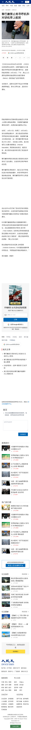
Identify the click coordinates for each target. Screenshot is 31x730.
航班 (20, 337)
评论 (23, 5)
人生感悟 (4, 701)
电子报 (3, 668)
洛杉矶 (16, 684)
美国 (15, 5)
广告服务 (17, 671)
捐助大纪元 (24, 671)
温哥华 (16, 687)
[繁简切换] (28, 58)
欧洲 (20, 687)
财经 (6, 687)
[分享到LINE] (7, 58)
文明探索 (10, 698)
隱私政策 (17, 329)
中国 (11, 5)
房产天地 (19, 698)
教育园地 (4, 707)
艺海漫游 (4, 709)
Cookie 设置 (15, 726)
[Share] (12, 451)
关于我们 (9, 668)
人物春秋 (10, 704)
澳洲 (15, 690)
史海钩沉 (4, 704)
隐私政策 (4, 671)
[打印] (20, 58)
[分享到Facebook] (3, 58)
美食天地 (26, 704)
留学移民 (26, 698)
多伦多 (21, 684)
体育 (2, 690)
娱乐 (10, 687)
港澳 (10, 684)
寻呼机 (8, 337)
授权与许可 (16, 668)
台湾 (28, 5)
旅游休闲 (19, 707)
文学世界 (10, 701)
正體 (22, 2)
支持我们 (15, 651)
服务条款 (24, 668)
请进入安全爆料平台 (15, 565)
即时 (7, 5)
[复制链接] (16, 57)
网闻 (10, 690)
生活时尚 (26, 701)
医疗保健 (19, 701)
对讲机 (15, 337)
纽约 (15, 682)
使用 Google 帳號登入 (17, 324)
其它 (20, 690)
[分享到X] (11, 58)
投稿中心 (10, 671)
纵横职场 (19, 704)
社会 (6, 690)
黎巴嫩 (26, 337)
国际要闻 (8, 10)
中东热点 (12, 340)
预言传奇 (10, 707)
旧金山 (21, 682)
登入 (27, 1)
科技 (2, 687)
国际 (19, 5)
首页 (3, 5)
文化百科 (4, 698)
